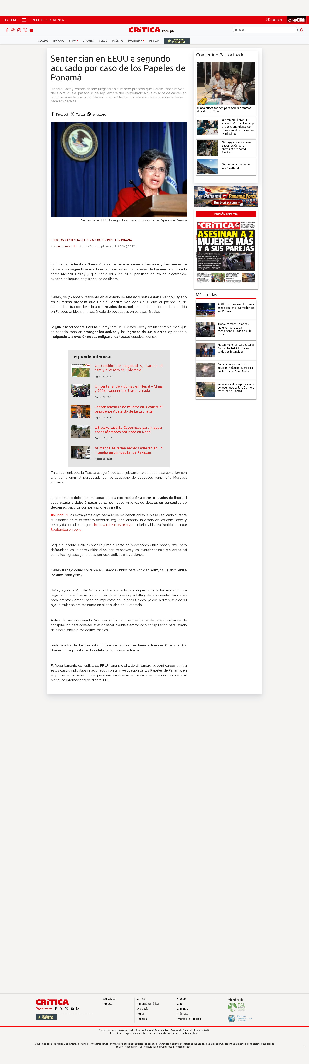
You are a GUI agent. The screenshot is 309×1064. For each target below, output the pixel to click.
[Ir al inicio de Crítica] (153, 29)
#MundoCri (59, 515)
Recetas (142, 1018)
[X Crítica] (26, 30)
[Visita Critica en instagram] (77, 1008)
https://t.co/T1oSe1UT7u (113, 525)
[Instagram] (19, 30)
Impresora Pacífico (189, 1018)
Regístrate (108, 998)
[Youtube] (31, 30)
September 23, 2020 (66, 529)
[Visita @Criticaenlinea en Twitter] (61, 1008)
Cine (179, 1003)
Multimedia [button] (135, 40)
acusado (98, 240)
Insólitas (117, 40)
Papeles (112, 240)
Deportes (88, 40)
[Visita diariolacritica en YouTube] (72, 1008)
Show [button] (72, 40)
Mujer (140, 1013)
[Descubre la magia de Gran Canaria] (207, 166)
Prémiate (182, 1013)
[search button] (302, 30)
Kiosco (181, 998)
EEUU (85, 240)
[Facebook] (7, 30)
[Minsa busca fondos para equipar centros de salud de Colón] (226, 83)
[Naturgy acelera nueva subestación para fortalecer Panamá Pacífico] (207, 147)
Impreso (154, 40)
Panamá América (148, 1003)
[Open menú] (24, 20)
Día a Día (142, 1008)
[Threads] (13, 30)
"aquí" (189, 1046)
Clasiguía (183, 1008)
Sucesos (43, 40)
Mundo (103, 40)
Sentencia (72, 240)
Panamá (126, 240)
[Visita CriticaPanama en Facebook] (56, 1008)
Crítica (141, 998)
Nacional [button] (58, 40)
